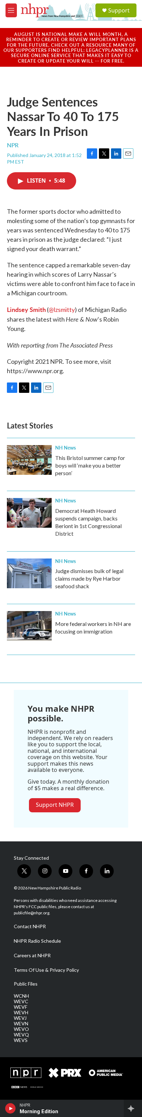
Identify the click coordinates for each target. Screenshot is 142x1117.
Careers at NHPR (32, 955)
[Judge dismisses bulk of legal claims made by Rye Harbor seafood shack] (29, 573)
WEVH (21, 1012)
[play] (10, 1108)
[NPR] (25, 1073)
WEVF (20, 1007)
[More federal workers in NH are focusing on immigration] (29, 626)
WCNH (21, 996)
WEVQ (21, 1034)
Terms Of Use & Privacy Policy (46, 970)
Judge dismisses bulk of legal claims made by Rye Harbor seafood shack (89, 578)
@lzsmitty (62, 309)
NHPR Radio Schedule (37, 941)
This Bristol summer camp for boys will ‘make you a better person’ (90, 465)
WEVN (21, 1023)
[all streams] (133, 1108)
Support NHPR (55, 805)
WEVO (21, 1029)
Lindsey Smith (26, 309)
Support (119, 10)
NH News (65, 447)
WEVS (21, 1040)
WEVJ (20, 1018)
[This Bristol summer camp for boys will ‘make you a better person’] (29, 460)
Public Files (26, 984)
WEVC (21, 1001)
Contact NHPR (30, 926)
